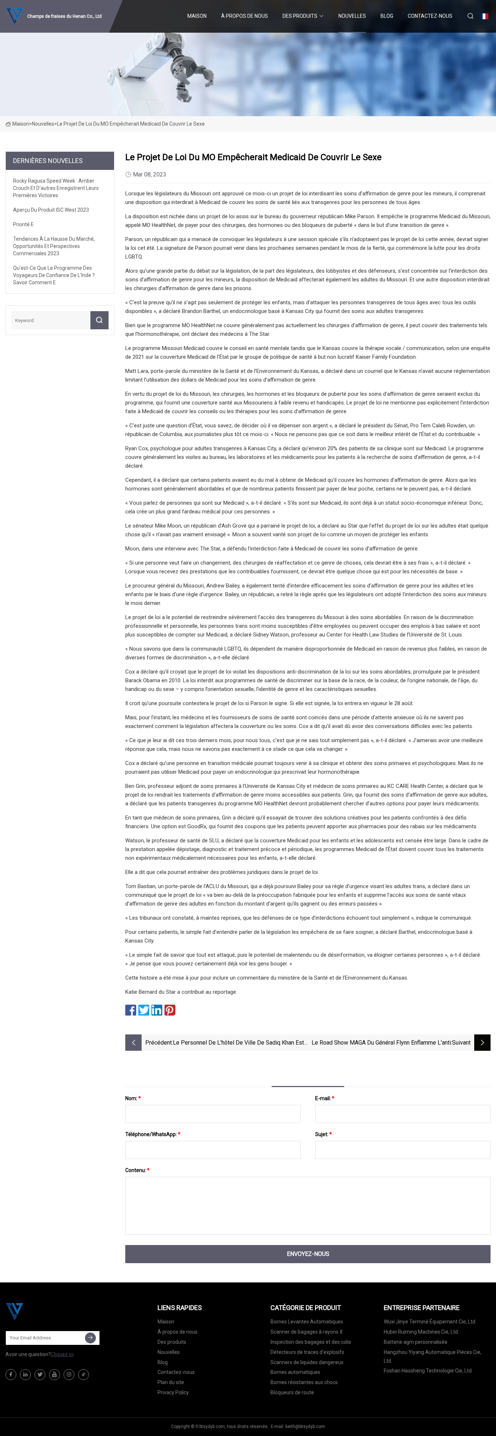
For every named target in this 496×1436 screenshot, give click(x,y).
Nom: (133, 1098)
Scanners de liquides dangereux (307, 1362)
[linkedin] (25, 1374)
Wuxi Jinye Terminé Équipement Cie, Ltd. (430, 1322)
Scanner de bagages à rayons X (307, 1332)
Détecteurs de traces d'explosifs (307, 1352)
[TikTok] (83, 1374)
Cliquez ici (62, 1354)
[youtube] (54, 1374)
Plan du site (171, 1382)
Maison (197, 16)
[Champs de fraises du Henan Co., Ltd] (41, 1311)
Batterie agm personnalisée (415, 1342)
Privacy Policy (173, 1392)
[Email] (90, 1338)
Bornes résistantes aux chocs (304, 1382)
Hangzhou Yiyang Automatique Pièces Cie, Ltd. (432, 1356)
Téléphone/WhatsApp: (152, 1134)
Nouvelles (352, 16)
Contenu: (137, 1170)
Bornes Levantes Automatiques (307, 1322)
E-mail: (324, 1098)
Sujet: (323, 1134)
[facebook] (10, 1374)
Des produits (299, 16)
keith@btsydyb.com (305, 1426)
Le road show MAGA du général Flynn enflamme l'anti (381, 1042)
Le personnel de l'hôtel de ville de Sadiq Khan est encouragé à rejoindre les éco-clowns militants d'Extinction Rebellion (238, 1043)
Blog (387, 16)
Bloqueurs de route (292, 1392)
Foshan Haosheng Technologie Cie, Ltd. (428, 1371)
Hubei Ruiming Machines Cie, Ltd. (421, 1332)
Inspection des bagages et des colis (311, 1342)
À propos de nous (244, 16)
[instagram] (69, 1374)
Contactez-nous (430, 16)
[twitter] (39, 1374)
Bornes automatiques (295, 1372)
